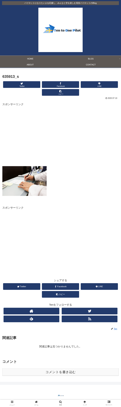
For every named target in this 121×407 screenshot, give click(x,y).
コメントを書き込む (60, 372)
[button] (112, 300)
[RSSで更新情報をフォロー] (89, 319)
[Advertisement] (60, 137)
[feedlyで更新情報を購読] (31, 319)
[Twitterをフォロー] (89, 311)
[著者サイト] (31, 311)
